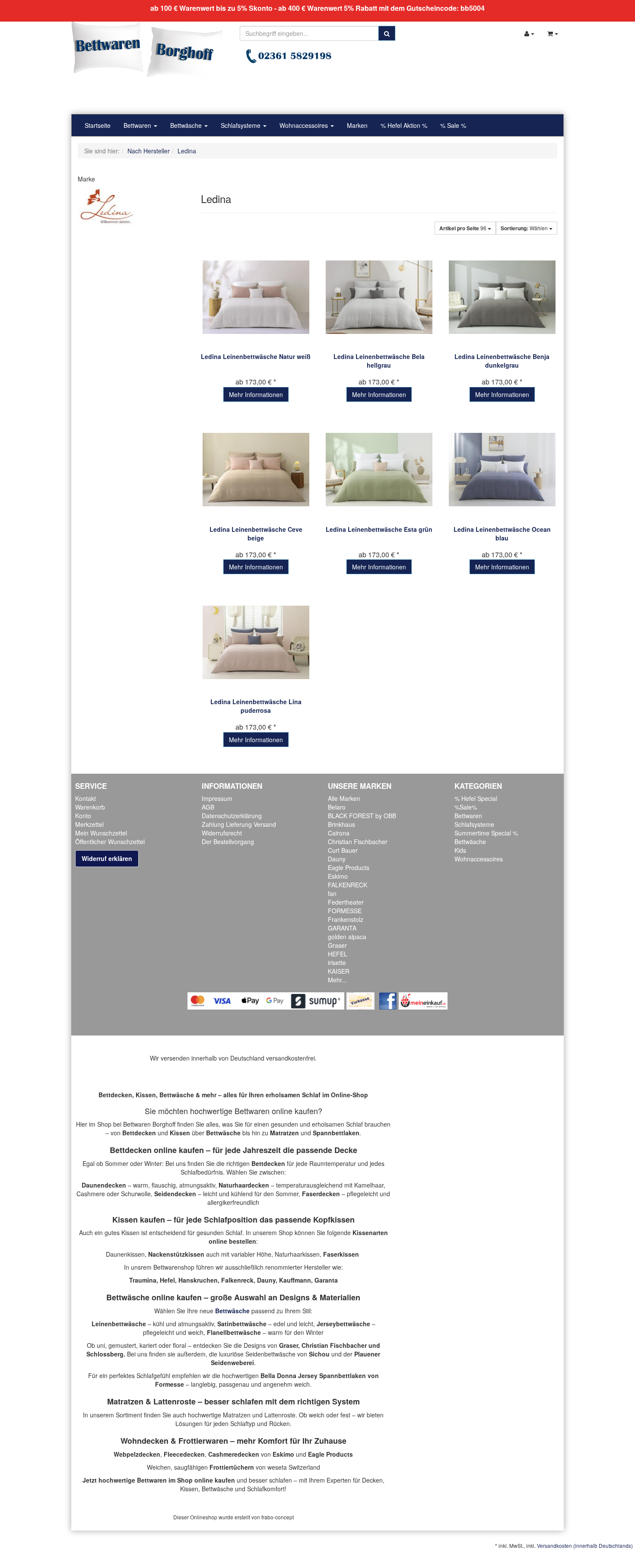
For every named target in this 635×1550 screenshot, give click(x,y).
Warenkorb (90, 807)
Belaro (337, 807)
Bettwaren (138, 125)
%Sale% (465, 807)
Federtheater (346, 902)
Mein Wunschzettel (101, 833)
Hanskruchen (198, 1280)
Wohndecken (144, 1440)
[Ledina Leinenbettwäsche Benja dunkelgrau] (502, 297)
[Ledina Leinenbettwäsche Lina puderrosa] (256, 642)
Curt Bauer (343, 850)
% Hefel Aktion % (404, 125)
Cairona (338, 833)
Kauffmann (295, 1280)
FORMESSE (345, 910)
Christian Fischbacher (357, 841)
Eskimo (338, 876)
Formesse (169, 1384)
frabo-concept (277, 1517)
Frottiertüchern (232, 1467)
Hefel (167, 1280)
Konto (83, 815)
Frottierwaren (203, 1440)
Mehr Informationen (256, 394)
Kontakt (85, 798)
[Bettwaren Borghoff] (146, 52)
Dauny (337, 858)
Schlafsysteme (241, 125)
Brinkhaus (341, 824)
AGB (208, 807)
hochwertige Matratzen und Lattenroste (241, 1414)
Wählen (525, 228)
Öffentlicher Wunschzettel (110, 841)
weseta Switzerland (293, 1467)
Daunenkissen (125, 1254)
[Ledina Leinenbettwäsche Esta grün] (379, 470)
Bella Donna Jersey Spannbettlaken (313, 1375)
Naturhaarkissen (297, 1254)
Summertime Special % (486, 833)
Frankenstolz (345, 919)
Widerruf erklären (107, 858)
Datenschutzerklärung (232, 815)
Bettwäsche (186, 125)
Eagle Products (348, 867)
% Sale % (453, 125)
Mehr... (337, 979)
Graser (337, 945)
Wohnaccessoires (304, 125)
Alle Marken (344, 798)
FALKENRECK (347, 884)
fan (332, 893)
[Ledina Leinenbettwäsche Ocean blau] (502, 470)
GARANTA (342, 928)
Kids (460, 850)
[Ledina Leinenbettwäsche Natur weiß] (256, 297)
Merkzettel (89, 824)
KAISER (338, 971)
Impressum (217, 798)
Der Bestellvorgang (228, 841)
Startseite (98, 125)
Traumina (142, 1280)
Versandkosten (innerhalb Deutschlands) (585, 1545)
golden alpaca (347, 936)
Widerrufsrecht (222, 833)
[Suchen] (386, 33)
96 (463, 228)
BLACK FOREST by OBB (362, 815)
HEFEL (337, 954)
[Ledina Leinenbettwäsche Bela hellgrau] (379, 297)
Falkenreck (237, 1280)
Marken (357, 125)
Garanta (326, 1280)
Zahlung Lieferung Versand (239, 824)
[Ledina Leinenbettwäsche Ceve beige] (256, 470)
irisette (337, 962)
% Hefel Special (475, 798)
